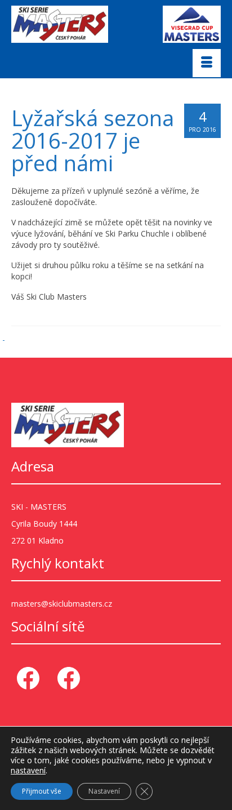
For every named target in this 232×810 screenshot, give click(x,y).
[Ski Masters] (70, 24)
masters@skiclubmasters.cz (61, 603)
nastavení (28, 771)
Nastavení (104, 791)
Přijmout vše (41, 791)
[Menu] (207, 63)
